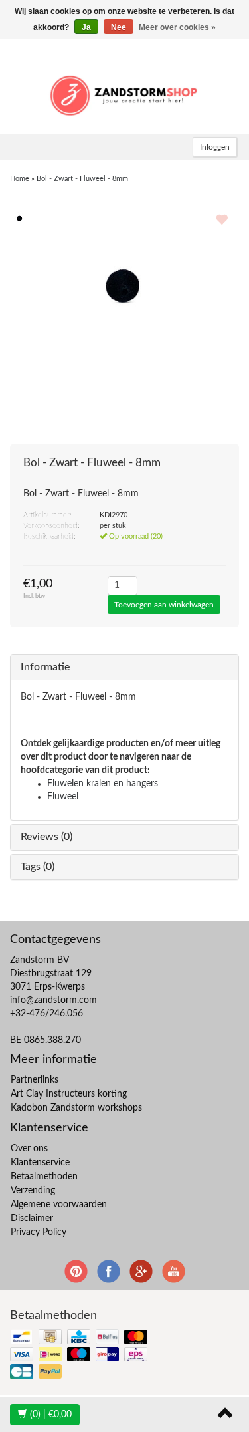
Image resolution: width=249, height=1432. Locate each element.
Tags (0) (37, 866)
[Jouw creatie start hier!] (124, 94)
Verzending (33, 1190)
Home (19, 178)
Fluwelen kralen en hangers (102, 783)
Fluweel (62, 796)
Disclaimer (32, 1218)
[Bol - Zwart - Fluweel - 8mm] (20, 218)
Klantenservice (40, 1162)
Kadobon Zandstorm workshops (76, 1108)
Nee (118, 27)
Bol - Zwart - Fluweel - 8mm (82, 178)
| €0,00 (51, 1414)
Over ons (29, 1148)
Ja (86, 27)
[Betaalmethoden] (80, 1355)
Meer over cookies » (177, 27)
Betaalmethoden (44, 1176)
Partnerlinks (34, 1080)
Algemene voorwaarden (59, 1204)
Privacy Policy (38, 1232)
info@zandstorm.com (53, 1000)
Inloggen (215, 147)
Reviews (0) (46, 836)
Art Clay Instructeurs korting (69, 1094)
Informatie (45, 667)
